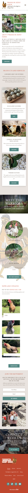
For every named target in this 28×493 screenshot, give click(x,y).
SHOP (14, 116)
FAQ (14, 475)
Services (19, 468)
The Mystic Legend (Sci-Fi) (11, 472)
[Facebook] (8, 484)
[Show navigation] (25, 5)
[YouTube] (19, 484)
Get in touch (14, 449)
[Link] (14, 252)
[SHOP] (14, 95)
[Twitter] (12, 484)
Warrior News (14, 366)
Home (8, 468)
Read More (14, 149)
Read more (14, 183)
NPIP (14, 479)
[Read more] (14, 162)
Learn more (7, 61)
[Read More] (14, 129)
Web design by (13, 489)
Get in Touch (20, 475)
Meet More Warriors (14, 277)
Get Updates (14, 398)
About (13, 468)
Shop (21, 472)
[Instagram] (16, 484)
